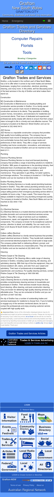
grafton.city (39, 323)
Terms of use (15, 485)
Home (5, 20)
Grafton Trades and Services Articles (27, 333)
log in (50, 323)
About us (40, 485)
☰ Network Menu (27, 409)
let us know (29, 316)
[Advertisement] (27, 375)
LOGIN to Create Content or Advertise (27, 475)
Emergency (17, 20)
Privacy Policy (28, 485)
